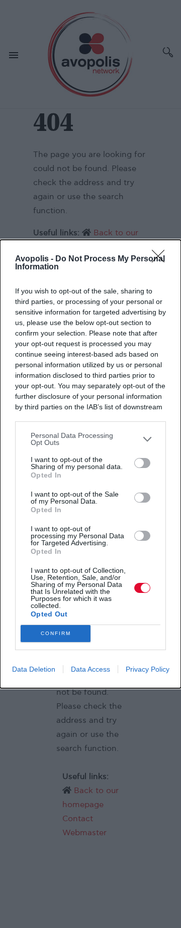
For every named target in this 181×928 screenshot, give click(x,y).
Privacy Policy (147, 669)
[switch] (142, 463)
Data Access (90, 669)
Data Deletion (33, 669)
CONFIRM (56, 633)
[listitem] (90, 439)
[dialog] (90, 464)
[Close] (161, 259)
